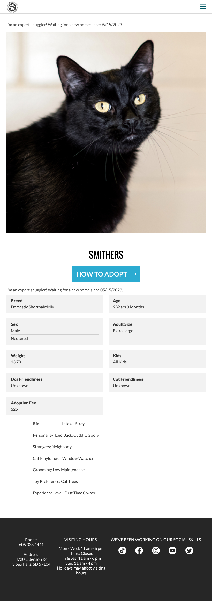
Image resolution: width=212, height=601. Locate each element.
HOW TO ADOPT (101, 274)
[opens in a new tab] (195, 4)
